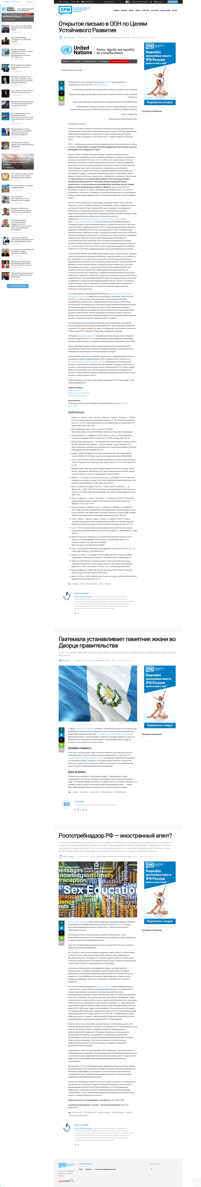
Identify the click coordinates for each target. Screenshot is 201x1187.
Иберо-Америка (107, 792)
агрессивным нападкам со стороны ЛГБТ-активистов (100, 219)
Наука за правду (68, 37)
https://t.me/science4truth (77, 396)
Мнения (124, 10)
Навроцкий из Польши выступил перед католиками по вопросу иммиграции (22, 275)
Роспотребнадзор (118, 1112)
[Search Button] (151, 2)
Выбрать (29, 2)
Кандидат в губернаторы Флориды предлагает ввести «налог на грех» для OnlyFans (21, 210)
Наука (174, 10)
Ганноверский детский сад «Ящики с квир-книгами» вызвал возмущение (22, 144)
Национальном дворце (85, 729)
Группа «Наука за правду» (78, 922)
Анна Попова (77, 1112)
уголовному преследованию (84, 222)
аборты (75, 792)
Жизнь (131, 10)
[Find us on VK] (77, 2)
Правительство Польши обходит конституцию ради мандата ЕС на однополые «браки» (22, 103)
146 (136, 856)
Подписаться (88, 1)
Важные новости (114, 856)
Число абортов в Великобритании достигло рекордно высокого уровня (20, 198)
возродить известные (87, 336)
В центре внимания (102, 37)
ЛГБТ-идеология (91, 584)
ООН (101, 584)
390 (136, 37)
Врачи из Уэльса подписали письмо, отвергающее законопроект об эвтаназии (17, 162)
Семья (137, 10)
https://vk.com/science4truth (78, 393)
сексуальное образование (78, 1115)
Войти (136, 2)
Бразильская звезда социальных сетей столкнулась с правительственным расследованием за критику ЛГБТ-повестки (22, 53)
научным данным (104, 987)
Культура (145, 10)
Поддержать (173, 1)
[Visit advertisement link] (160, 74)
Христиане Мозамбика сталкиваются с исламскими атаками (21, 39)
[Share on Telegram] (61, 88)
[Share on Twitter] (61, 93)
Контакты (66, 2)
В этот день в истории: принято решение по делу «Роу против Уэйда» (22, 27)
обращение (119, 925)
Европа (75, 584)
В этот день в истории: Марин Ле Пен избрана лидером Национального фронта (22, 251)
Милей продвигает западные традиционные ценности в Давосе (21, 67)
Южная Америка (120, 792)
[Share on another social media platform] (61, 103)
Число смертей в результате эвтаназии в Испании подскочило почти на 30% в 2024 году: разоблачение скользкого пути (22, 117)
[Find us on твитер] (74, 2)
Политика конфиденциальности (105, 1169)
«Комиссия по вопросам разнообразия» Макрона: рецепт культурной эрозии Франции (22, 239)
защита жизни (95, 792)
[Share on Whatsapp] (61, 83)
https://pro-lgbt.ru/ (75, 390)
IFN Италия (66, 660)
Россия (107, 584)
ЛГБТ (82, 584)
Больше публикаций (17, 286)
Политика (155, 10)
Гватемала (84, 792)
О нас (60, 2)
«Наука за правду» (99, 85)
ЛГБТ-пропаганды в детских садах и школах (87, 362)
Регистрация (144, 2)
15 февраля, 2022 (83, 37)
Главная (116, 10)
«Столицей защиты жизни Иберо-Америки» (113, 734)
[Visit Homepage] (75, 10)
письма (108, 82)
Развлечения (165, 10)
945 (114, 660)
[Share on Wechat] (61, 98)
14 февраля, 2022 (79, 660)
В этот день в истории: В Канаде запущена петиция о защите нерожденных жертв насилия (22, 175)
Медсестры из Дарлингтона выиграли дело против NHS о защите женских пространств (21, 263)
